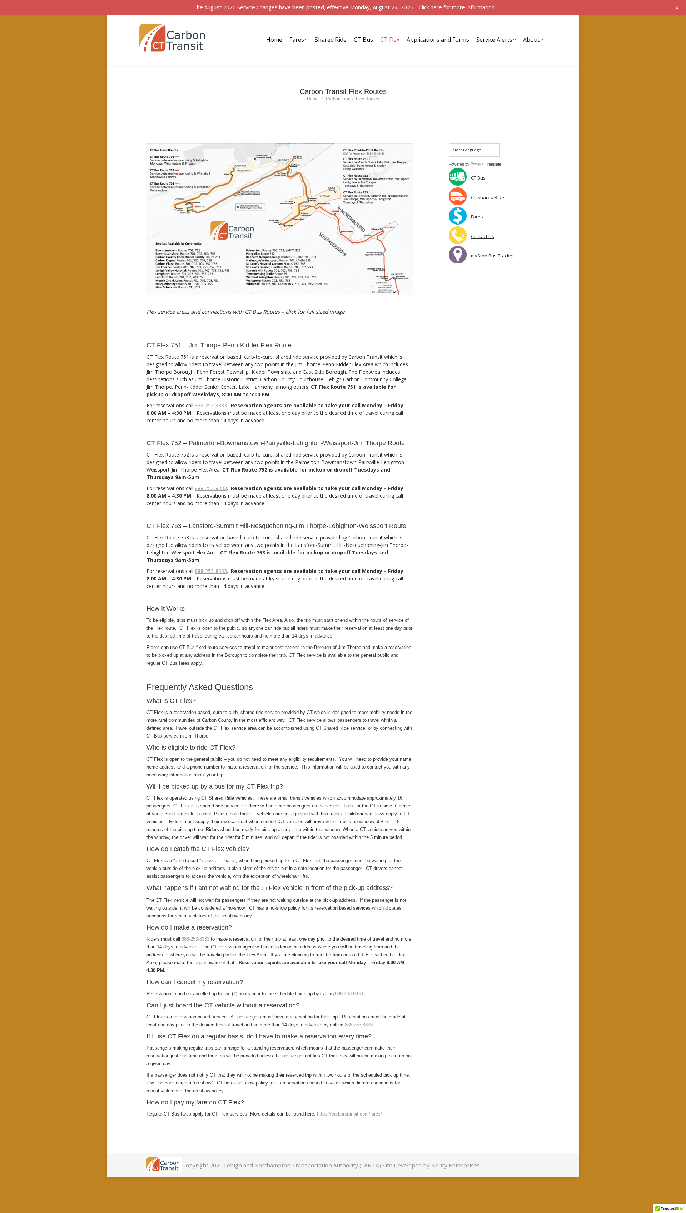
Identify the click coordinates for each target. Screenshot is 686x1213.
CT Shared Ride (487, 197)
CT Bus (478, 178)
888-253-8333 (211, 405)
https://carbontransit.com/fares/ (349, 1114)
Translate (493, 164)
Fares (477, 216)
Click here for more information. (457, 7)
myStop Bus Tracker (492, 255)
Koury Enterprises (456, 1165)
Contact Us (482, 236)
